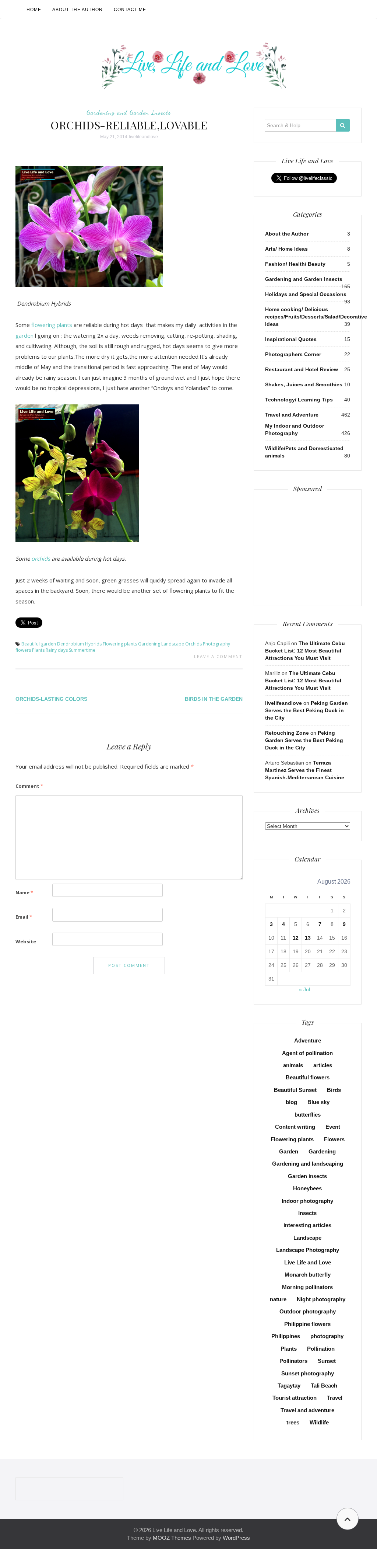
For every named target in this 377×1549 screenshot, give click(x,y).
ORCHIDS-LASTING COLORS (51, 699)
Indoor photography (307, 1201)
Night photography (321, 1299)
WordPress (236, 1538)
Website (25, 941)
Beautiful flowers (308, 1077)
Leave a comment (218, 656)
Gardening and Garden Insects (129, 112)
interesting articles (307, 1225)
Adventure (307, 1040)
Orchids (193, 644)
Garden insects (307, 1176)
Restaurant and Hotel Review (301, 369)
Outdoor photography (307, 1311)
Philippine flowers (307, 1324)
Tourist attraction (294, 1398)
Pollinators (293, 1361)
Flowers (334, 1139)
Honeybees (307, 1188)
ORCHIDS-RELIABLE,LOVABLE (128, 125)
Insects (307, 1213)
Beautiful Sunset (295, 1090)
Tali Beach (324, 1385)
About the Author (77, 9)
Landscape (172, 644)
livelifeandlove (143, 136)
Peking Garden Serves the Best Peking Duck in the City (306, 710)
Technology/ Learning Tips (299, 400)
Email (23, 916)
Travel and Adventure (291, 415)
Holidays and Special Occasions (305, 294)
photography (326, 1336)
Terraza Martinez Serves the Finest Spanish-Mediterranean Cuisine (304, 770)
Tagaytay (289, 1385)
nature (278, 1299)
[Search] (343, 125)
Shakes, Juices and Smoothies (303, 384)
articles (322, 1065)
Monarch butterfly (308, 1274)
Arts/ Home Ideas (286, 249)
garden (24, 335)
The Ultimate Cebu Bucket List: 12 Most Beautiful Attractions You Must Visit (305, 650)
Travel (334, 1398)
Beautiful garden (38, 644)
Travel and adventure (307, 1410)
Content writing (295, 1127)
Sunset (327, 1361)
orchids (41, 558)
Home (34, 9)
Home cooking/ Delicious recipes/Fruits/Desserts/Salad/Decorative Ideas (316, 316)
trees (292, 1422)
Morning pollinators (307, 1287)
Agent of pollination (307, 1053)
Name (24, 892)
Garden (288, 1151)
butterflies (308, 1114)
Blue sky (318, 1102)
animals (293, 1065)
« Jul (304, 989)
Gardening (149, 644)
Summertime (82, 650)
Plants (38, 650)
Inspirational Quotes (291, 339)
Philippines (285, 1336)
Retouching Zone (287, 733)
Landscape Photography (307, 1250)
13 (308, 938)
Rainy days (57, 650)
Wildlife (319, 1422)
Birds (334, 1090)
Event (332, 1127)
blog (291, 1102)
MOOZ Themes (172, 1538)
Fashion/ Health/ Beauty (295, 264)
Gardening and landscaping (307, 1163)
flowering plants (51, 324)
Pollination (321, 1349)
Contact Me (130, 9)
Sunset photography (307, 1373)
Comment (29, 786)
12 (296, 938)
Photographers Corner (293, 354)
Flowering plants (120, 644)
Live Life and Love (307, 1262)
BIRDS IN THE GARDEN (214, 699)
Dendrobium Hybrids (79, 644)
